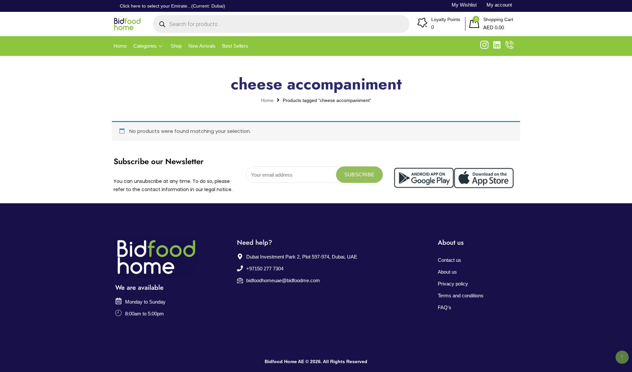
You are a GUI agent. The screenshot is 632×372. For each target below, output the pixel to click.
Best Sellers (235, 46)
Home (120, 46)
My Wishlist (464, 5)
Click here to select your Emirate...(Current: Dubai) (172, 6)
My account (499, 5)
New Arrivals (202, 46)
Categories (145, 46)
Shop (176, 46)
